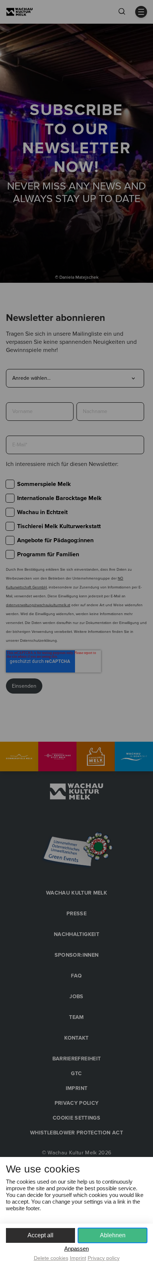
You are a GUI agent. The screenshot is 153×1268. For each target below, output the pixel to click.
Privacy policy (104, 1258)
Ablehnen (113, 1235)
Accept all (40, 1235)
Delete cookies (51, 1258)
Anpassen (76, 1248)
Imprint (78, 1258)
